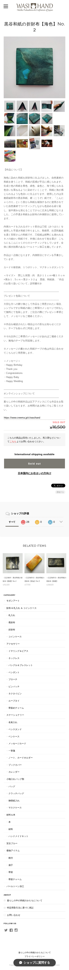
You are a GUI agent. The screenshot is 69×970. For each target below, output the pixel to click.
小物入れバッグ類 (15, 779)
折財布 (11, 629)
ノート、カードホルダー (20, 757)
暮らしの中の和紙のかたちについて (24, 900)
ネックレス (14, 658)
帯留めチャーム (16, 708)
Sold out (34, 463)
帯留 (10, 872)
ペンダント (14, 672)
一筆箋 (11, 750)
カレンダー (14, 772)
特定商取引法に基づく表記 (20, 907)
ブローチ (12, 679)
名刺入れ (12, 722)
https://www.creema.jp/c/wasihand (22, 417)
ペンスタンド (15, 729)
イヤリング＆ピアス (18, 651)
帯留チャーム (15, 879)
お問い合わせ (13, 915)
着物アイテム (13, 850)
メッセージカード (17, 743)
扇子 (10, 865)
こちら (13, 441)
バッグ (11, 786)
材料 (10, 829)
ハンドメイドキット (18, 836)
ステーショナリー (15, 715)
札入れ (11, 615)
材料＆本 (10, 815)
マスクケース (15, 807)
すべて (12, 522)
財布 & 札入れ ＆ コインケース (21, 608)
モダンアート (13, 600)
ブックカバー (15, 765)
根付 (10, 858)
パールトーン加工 (15, 886)
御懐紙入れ (14, 800)
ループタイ (14, 700)
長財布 (11, 622)
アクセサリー (13, 644)
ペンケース (14, 736)
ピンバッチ (14, 686)
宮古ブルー (11, 843)
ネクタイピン (15, 693)
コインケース (15, 636)
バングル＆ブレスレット (20, 665)
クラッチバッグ (16, 793)
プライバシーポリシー (34, 956)
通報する (60, 492)
